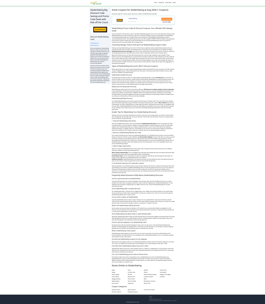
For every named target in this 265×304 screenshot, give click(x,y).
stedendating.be (94, 43)
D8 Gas (146, 272)
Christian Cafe (131, 272)
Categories (161, 2)
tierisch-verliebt (132, 281)
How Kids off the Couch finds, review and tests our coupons (163, 300)
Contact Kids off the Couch (155, 299)
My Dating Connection (149, 281)
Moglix (113, 272)
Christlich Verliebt (148, 276)
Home (155, 2)
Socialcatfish (163, 272)
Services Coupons (116, 292)
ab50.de (146, 270)
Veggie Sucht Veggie (165, 274)
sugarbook (131, 283)
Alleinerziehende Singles (150, 274)
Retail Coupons (132, 289)
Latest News (168, 2)
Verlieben (162, 276)
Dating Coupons (116, 289)
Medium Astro (131, 276)
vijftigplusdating (116, 279)
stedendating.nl (94, 45)
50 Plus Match (115, 276)
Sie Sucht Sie (163, 270)
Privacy (150, 296)
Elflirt (145, 279)
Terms (150, 297)
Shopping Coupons (133, 292)
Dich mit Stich (131, 279)
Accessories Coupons (149, 289)
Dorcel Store (115, 283)
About (174, 2)
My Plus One (147, 283)
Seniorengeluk (115, 274)
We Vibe (130, 274)
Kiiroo (129, 270)
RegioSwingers (116, 281)
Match (113, 270)
